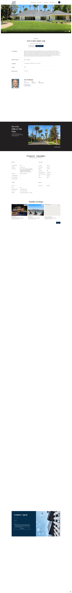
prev (3, 31)
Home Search (39, 2)
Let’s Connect (46, 2)
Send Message (22, 528)
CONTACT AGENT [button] (27, 85)
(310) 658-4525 (52, 2)
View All (58, 222)
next (6, 31)
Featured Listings (33, 2)
